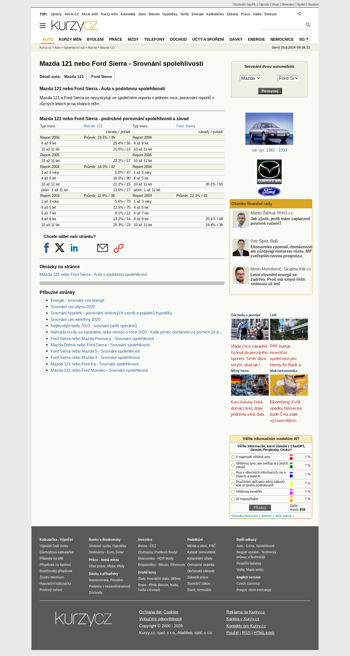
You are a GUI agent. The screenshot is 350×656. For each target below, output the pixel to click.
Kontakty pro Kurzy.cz (246, 626)
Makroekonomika (283, 371)
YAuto (275, 4)
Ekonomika (146, 558)
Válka (257, 14)
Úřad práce (97, 566)
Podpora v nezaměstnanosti (109, 586)
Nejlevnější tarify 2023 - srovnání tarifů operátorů (94, 325)
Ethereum (177, 565)
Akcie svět (89, 14)
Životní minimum (52, 577)
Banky (94, 540)
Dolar (120, 552)
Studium (313, 4)
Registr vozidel (248, 552)
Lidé (273, 315)
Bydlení (95, 39)
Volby (240, 570)
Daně (191, 590)
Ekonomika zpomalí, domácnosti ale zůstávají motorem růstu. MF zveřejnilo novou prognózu (281, 251)
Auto (57, 47)
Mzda (111, 566)
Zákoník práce (197, 577)
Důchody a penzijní (245, 315)
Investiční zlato (158, 579)
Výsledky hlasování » (245, 515)
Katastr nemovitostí (201, 552)
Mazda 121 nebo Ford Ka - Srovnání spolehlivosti (94, 364)
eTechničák (256, 557)
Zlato (142, 14)
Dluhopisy (145, 552)
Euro (110, 552)
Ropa (142, 585)
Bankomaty (112, 540)
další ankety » (284, 515)
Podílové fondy (165, 552)
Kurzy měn (109, 14)
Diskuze (270, 14)
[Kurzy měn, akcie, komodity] (84, 621)
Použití (232, 632)
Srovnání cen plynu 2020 (73, 306)
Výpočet (66, 540)
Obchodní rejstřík (244, 4)
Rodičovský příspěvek (56, 571)
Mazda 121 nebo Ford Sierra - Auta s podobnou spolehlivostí (93, 274)
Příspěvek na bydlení (55, 565)
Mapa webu (255, 570)
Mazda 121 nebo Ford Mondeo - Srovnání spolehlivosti (99, 370)
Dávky (236, 39)
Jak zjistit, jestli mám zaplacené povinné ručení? (280, 221)
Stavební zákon (198, 584)
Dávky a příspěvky (103, 574)
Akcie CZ (72, 14)
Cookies (171, 612)
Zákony (232, 14)
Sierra (190, 126)
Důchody (95, 593)
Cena (250, 546)
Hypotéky (169, 14)
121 (100, 126)
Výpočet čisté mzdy (54, 546)
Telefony (154, 39)
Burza (142, 546)
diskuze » (267, 515)
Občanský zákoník (200, 571)
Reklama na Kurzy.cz (245, 612)
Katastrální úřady (199, 558)
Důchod (178, 39)
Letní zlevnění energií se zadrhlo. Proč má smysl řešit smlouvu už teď (277, 279)
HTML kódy (264, 632)
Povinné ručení (51, 590)
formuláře (204, 590)
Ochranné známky (200, 565)
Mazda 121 (74, 76)
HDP (161, 558)
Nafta (174, 585)
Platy (120, 566)
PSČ (212, 546)
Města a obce (197, 546)
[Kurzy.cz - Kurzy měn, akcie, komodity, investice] (75, 30)
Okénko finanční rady (251, 203)
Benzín (163, 585)
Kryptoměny (147, 565)
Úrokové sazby (100, 546)
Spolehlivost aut (74, 47)
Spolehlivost (265, 546)
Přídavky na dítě (51, 558)
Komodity (128, 14)
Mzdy (133, 39)
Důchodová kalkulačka (57, 552)
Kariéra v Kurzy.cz (242, 618)
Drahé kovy (147, 572)
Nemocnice (282, 39)
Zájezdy (263, 4)
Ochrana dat (150, 612)
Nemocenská (99, 580)
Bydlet (301, 4)
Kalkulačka (215, 14)
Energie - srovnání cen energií (77, 300)
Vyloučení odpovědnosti (160, 618)
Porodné (116, 580)
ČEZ (153, 546)
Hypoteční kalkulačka (55, 584)
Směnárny (96, 552)
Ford (179, 126)
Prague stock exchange (254, 590)
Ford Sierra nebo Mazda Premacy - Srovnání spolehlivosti (102, 338)
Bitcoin (154, 14)
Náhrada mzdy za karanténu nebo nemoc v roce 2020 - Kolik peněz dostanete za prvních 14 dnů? (137, 332)
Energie (198, 14)
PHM (152, 585)
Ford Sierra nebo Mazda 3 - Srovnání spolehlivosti (95, 357)
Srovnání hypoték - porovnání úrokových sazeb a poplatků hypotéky (111, 313)
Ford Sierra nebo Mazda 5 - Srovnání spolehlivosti (95, 351)
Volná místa (110, 560)
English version (249, 577)
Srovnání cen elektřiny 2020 (75, 319)
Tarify (184, 14)
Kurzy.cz (45, 47)
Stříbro (175, 579)
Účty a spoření (208, 39)
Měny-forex (240, 371)
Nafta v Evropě (149, 590)
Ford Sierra (101, 76)
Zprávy (56, 14)
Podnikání (195, 540)
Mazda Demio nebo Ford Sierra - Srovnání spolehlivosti (100, 344)
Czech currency (248, 584)
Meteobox (288, 4)
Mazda (89, 126)
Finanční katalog (249, 563)
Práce (245, 14)
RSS (246, 632)
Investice (145, 540)
